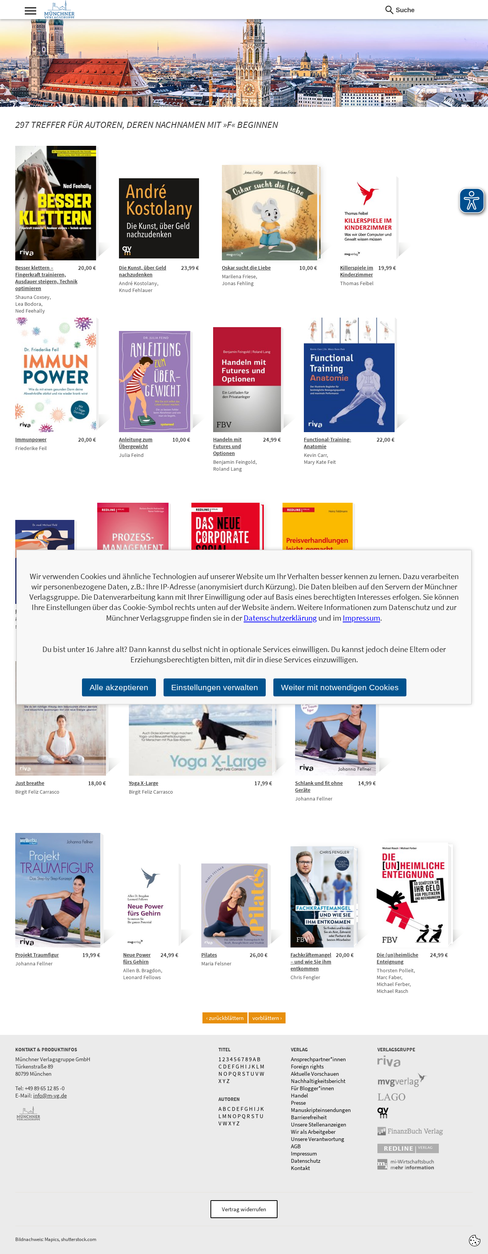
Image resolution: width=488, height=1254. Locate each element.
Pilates (209, 954)
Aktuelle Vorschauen (315, 1073)
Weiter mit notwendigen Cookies (340, 687)
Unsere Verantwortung (317, 1139)
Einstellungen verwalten (214, 687)
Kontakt (300, 1168)
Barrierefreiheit (309, 1117)
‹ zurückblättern (225, 1018)
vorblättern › (267, 1018)
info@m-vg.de (50, 1095)
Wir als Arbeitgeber (313, 1131)
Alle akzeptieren (119, 687)
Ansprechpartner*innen (318, 1059)
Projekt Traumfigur (37, 954)
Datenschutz (305, 1160)
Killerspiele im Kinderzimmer (356, 271)
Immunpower (31, 439)
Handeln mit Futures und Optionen (227, 446)
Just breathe (29, 783)
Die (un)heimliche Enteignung (397, 958)
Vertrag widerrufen (244, 1209)
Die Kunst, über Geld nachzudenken (142, 271)
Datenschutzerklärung (280, 618)
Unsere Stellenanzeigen (318, 1124)
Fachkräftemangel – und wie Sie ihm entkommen (311, 961)
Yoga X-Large (143, 783)
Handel (299, 1095)
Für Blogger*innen (312, 1088)
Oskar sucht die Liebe (246, 267)
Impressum (304, 1153)
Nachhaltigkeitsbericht (318, 1081)
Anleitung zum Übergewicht (135, 443)
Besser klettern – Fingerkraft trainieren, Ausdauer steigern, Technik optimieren (46, 278)
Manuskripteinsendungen (321, 1110)
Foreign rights (307, 1066)
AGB (296, 1146)
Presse (298, 1102)
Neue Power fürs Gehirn (137, 958)
